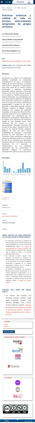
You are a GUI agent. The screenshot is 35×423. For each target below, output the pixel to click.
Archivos (9, 7)
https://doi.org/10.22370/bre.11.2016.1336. (16, 61)
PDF (6, 198)
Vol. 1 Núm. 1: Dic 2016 (20, 7)
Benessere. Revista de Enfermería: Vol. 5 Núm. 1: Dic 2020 (18, 312)
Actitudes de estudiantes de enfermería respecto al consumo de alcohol (18, 307)
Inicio (3, 7)
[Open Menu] (2, 2)
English (6, 324)
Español (6, 326)
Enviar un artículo (9, 331)
